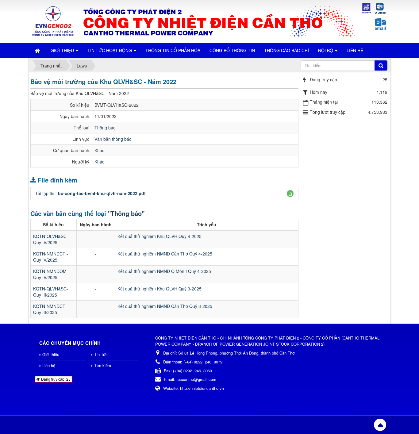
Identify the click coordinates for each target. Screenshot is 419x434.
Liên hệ (48, 365)
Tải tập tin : (90, 193)
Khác (99, 150)
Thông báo (105, 128)
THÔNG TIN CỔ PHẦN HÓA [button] (172, 50)
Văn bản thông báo (113, 139)
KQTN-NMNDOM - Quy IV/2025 (51, 274)
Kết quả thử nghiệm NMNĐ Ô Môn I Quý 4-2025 (164, 271)
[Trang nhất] (38, 50)
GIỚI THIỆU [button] (63, 50)
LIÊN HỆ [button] (355, 50)
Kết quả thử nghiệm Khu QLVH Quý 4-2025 (159, 236)
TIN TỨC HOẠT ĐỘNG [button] (110, 50)
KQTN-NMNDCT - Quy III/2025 (50, 309)
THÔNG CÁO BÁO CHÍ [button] (286, 50)
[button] (290, 193)
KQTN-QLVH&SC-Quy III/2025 (50, 292)
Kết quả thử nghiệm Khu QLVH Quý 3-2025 (159, 289)
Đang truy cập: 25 (55, 379)
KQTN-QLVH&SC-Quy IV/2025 (50, 239)
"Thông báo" (126, 213)
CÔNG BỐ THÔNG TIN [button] (232, 50)
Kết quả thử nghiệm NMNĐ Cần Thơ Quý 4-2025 (164, 254)
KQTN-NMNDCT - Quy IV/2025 (50, 257)
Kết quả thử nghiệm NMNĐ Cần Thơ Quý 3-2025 (164, 306)
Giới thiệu (50, 354)
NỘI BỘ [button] (326, 50)
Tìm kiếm (102, 365)
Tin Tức (101, 354)
